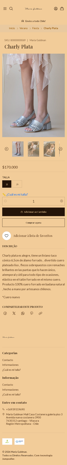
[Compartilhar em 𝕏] (14, 313)
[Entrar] (56, 9)
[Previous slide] (4, 148)
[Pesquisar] (11, 9)
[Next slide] (62, 148)
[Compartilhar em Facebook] (5, 313)
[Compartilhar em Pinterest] (32, 313)
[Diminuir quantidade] (5, 201)
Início (12, 28)
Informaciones (10, 364)
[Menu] (5, 9)
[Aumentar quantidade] (61, 201)
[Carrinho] (62, 9)
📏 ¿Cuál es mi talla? (15, 194)
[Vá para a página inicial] (33, 9)
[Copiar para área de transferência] (40, 313)
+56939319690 (15, 409)
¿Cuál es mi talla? (11, 369)
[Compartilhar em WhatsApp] (23, 313)
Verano (24, 28)
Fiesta (35, 28)
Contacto (7, 359)
